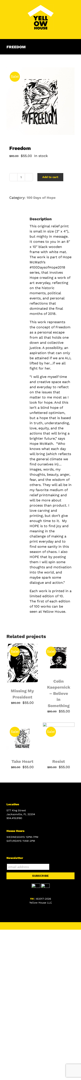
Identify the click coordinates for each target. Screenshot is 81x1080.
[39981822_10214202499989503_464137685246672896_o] (40, 101)
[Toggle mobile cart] (65, 32)
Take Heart (22, 761)
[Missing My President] (22, 645)
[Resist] (59, 725)
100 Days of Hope (41, 198)
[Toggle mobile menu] (73, 32)
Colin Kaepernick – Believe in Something (58, 693)
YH (32, 898)
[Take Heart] (22, 725)
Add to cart (50, 177)
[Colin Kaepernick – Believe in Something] (59, 645)
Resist (58, 761)
